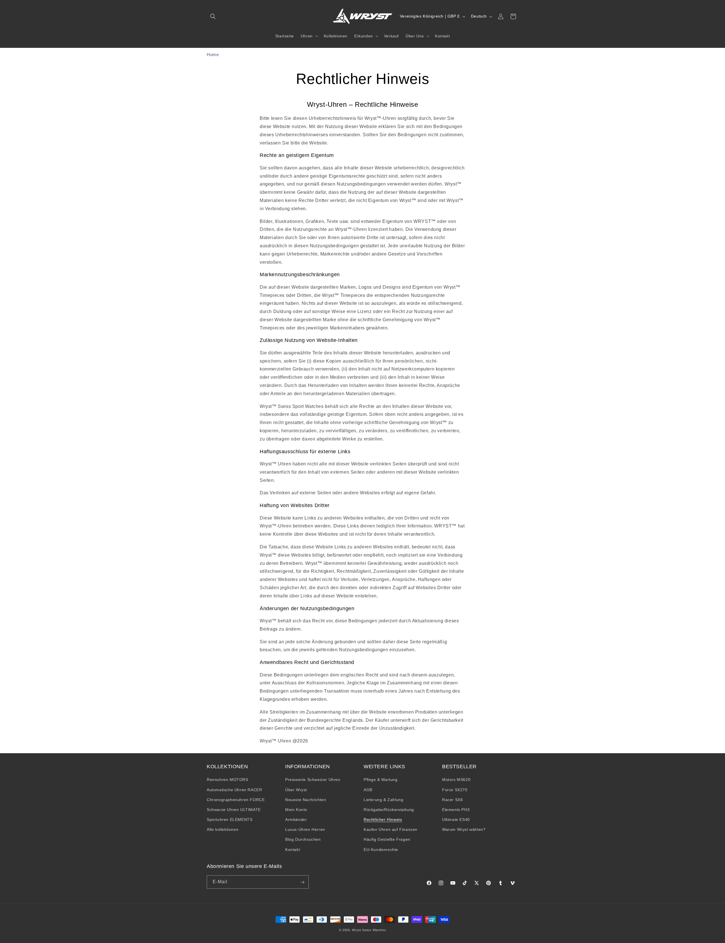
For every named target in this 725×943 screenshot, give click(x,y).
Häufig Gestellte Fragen (387, 839)
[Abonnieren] (302, 882)
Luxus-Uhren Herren (305, 829)
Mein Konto (296, 809)
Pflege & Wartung (381, 780)
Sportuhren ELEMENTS (229, 819)
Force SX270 (455, 789)
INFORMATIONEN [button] (307, 766)
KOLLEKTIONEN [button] (227, 766)
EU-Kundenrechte (381, 849)
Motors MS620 (456, 780)
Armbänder (296, 819)
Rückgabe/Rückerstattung (389, 809)
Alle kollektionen (222, 829)
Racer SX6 (452, 799)
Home (213, 54)
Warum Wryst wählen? (463, 829)
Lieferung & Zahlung (383, 799)
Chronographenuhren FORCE (236, 799)
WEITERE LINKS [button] (384, 766)
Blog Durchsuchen (303, 839)
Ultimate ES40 (456, 819)
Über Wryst (296, 789)
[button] (213, 16)
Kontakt (292, 849)
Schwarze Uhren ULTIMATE (234, 809)
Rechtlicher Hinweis (383, 819)
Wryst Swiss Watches (369, 930)
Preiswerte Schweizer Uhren (312, 780)
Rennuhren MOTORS (227, 780)
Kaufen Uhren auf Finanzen (390, 829)
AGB (368, 789)
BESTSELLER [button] (459, 766)
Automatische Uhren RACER (234, 789)
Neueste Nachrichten (305, 799)
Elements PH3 (456, 809)
